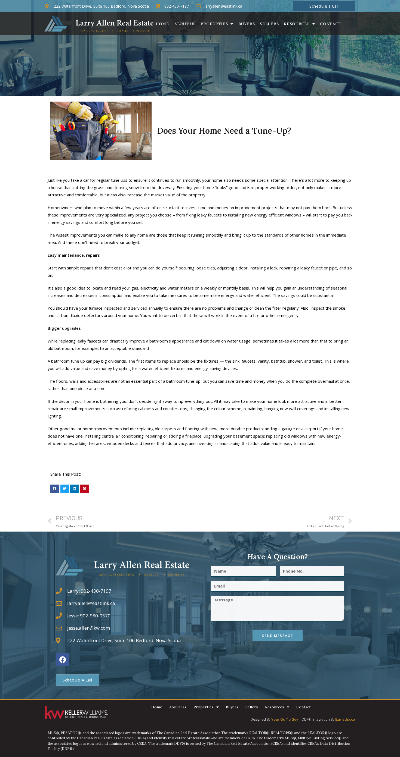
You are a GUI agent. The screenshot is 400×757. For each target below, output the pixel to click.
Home (162, 23)
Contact (330, 23)
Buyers (246, 23)
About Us (185, 23)
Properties (214, 23)
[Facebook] (62, 659)
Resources (296, 23)
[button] (54, 489)
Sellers (269, 23)
